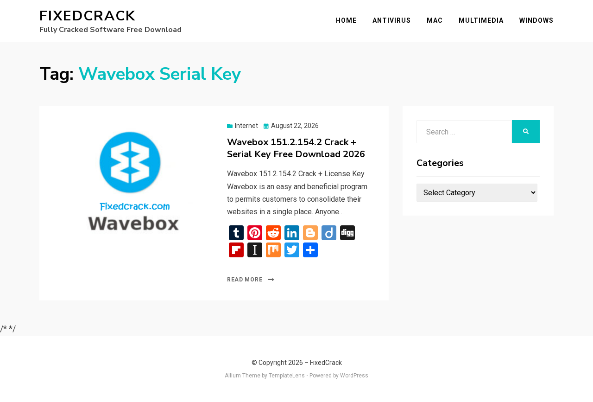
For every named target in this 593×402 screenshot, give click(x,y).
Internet (246, 125)
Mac (435, 20)
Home (346, 20)
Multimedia (481, 20)
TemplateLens (287, 375)
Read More (244, 279)
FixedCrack (87, 16)
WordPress (354, 375)
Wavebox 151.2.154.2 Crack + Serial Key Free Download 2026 (296, 148)
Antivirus (391, 20)
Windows (536, 20)
